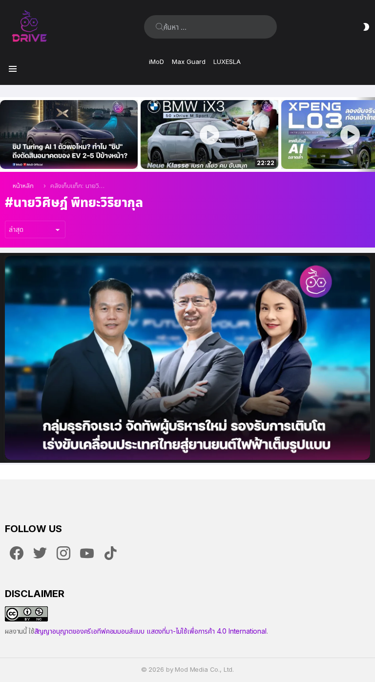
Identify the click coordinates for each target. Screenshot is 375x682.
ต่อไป (370, 134)
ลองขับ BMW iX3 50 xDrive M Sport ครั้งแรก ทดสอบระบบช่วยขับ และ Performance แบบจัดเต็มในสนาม (203, 151)
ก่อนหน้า (5, 134)
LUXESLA (227, 61)
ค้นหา (159, 27)
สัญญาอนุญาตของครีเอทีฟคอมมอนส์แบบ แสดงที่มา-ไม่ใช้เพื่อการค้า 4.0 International (150, 631)
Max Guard (189, 61)
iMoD (156, 61)
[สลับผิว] (366, 27)
